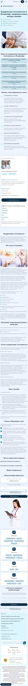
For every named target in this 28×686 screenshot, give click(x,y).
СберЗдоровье (4, 210)
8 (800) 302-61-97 (16, 1)
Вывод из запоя (8, 555)
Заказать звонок (14, 496)
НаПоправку (4, 212)
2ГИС (2, 219)
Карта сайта (3, 625)
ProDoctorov (4, 208)
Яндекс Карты (4, 217)
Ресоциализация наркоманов (9, 580)
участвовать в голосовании (15, 662)
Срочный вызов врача (5, 684)
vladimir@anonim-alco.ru (6, 638)
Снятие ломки (19, 538)
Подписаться (14, 604)
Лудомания (12, 569)
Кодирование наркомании (10, 538)
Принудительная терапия (8, 540)
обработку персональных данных (15, 492)
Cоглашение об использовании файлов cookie (10, 621)
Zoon (2, 215)
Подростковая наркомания (19, 540)
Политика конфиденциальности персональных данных (12, 618)
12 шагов (19, 583)
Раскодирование (19, 557)
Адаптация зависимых (19, 580)
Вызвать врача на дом (14, 200)
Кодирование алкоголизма (17, 555)
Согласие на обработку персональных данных (10, 616)
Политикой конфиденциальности (14, 491)
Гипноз (16, 569)
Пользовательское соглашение (7, 623)
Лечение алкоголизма (8, 6)
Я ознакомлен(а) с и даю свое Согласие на (15, 491)
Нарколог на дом (14, 543)
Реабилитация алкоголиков (10, 557)
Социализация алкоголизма (11, 583)
